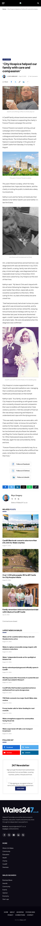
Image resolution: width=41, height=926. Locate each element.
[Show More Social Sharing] (27, 82)
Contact (30, 915)
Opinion (5, 893)
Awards (4, 883)
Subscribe (20, 788)
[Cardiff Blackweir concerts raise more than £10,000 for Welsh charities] (20, 526)
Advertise (20, 912)
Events (4, 890)
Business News (7, 880)
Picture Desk (30, 912)
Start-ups (5, 899)
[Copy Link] (19, 82)
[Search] (38, 3)
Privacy (10, 915)
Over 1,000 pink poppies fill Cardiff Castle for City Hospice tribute (19, 576)
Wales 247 (23, 920)
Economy (5, 896)
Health (4, 858)
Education (5, 854)
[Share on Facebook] (11, 82)
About (12, 912)
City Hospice (6, 59)
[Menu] (3, 3)
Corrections (20, 915)
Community (6, 851)
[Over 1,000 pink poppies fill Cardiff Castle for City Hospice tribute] (20, 560)
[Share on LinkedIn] (23, 82)
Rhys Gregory (13, 76)
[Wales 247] (20, 3)
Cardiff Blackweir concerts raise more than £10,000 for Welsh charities (19, 541)
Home (4, 9)
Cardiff (4, 864)
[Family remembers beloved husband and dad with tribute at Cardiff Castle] (20, 595)
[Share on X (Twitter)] (15, 82)
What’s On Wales (7, 848)
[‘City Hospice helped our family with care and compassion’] (20, 98)
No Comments (34, 76)
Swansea (5, 867)
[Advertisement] (20, 33)
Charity (4, 861)
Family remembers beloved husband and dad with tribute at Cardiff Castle (20, 610)
